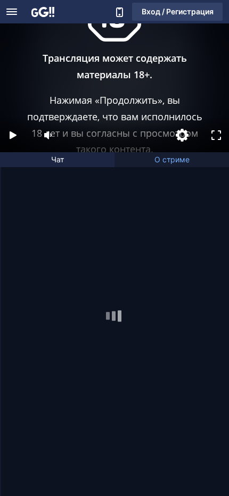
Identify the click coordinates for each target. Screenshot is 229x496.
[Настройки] (182, 135)
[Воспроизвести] (12, 135)
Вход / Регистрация (178, 11)
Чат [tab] (57, 159)
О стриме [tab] (172, 159)
